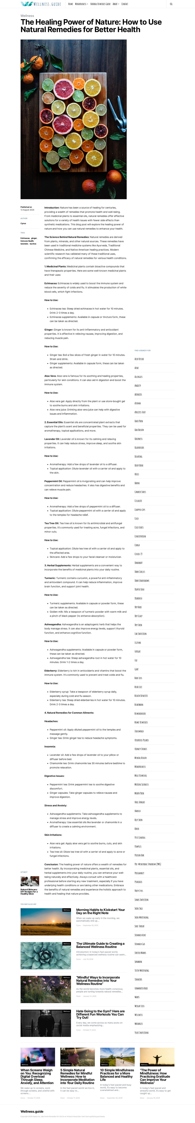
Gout (136, 669)
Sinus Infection (141, 899)
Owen (78, 996)
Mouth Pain (139, 793)
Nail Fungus (140, 802)
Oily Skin (138, 820)
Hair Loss (138, 678)
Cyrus (23, 223)
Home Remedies (141, 722)
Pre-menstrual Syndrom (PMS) (148, 864)
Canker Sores (140, 492)
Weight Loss (139, 1006)
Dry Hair (138, 607)
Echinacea (25, 238)
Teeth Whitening (142, 970)
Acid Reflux (139, 359)
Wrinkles (139, 1023)
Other (137, 829)
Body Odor (139, 465)
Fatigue (138, 651)
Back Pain (139, 421)
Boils (137, 474)
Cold (136, 518)
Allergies (138, 377)
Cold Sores (139, 527)
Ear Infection (141, 633)
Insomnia (139, 731)
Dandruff (138, 563)
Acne (137, 368)
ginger (34, 238)
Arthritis (138, 394)
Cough (137, 545)
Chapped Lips (140, 509)
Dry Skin (138, 625)
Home (70, 4)
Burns (137, 483)
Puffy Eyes (139, 891)
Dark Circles (140, 571)
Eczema (138, 642)
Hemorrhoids (140, 713)
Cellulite (138, 501)
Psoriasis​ (138, 882)
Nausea (137, 811)
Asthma (138, 403)
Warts (137, 997)
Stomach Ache (140, 935)
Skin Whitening (142, 917)
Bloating (138, 456)
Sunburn (138, 961)
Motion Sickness (142, 784)
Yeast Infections (142, 1032)
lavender (24, 244)
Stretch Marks (140, 953)
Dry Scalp (138, 616)
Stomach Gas (140, 944)
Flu (136, 660)
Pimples (138, 846)
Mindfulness (80, 4)
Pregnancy (139, 873)
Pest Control (140, 837)
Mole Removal (141, 775)
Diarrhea (138, 598)
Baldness (138, 439)
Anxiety (138, 385)
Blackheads (139, 447)
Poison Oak (139, 855)
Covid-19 (138, 554)
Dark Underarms (142, 580)
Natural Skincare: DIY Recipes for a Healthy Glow (29, 891)
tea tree (33, 244)
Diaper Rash (139, 589)
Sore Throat (139, 926)
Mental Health (141, 758)
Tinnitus (138, 979)
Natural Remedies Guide (100, 4)
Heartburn (139, 704)
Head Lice (138, 687)
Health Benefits (141, 695)
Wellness (27, 16)
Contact (125, 4)
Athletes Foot (140, 412)
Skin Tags (139, 908)
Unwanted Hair (141, 988)
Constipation (140, 536)
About (115, 4)
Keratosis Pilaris (142, 740)
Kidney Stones (141, 749)
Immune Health (27, 241)
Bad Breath (139, 430)
